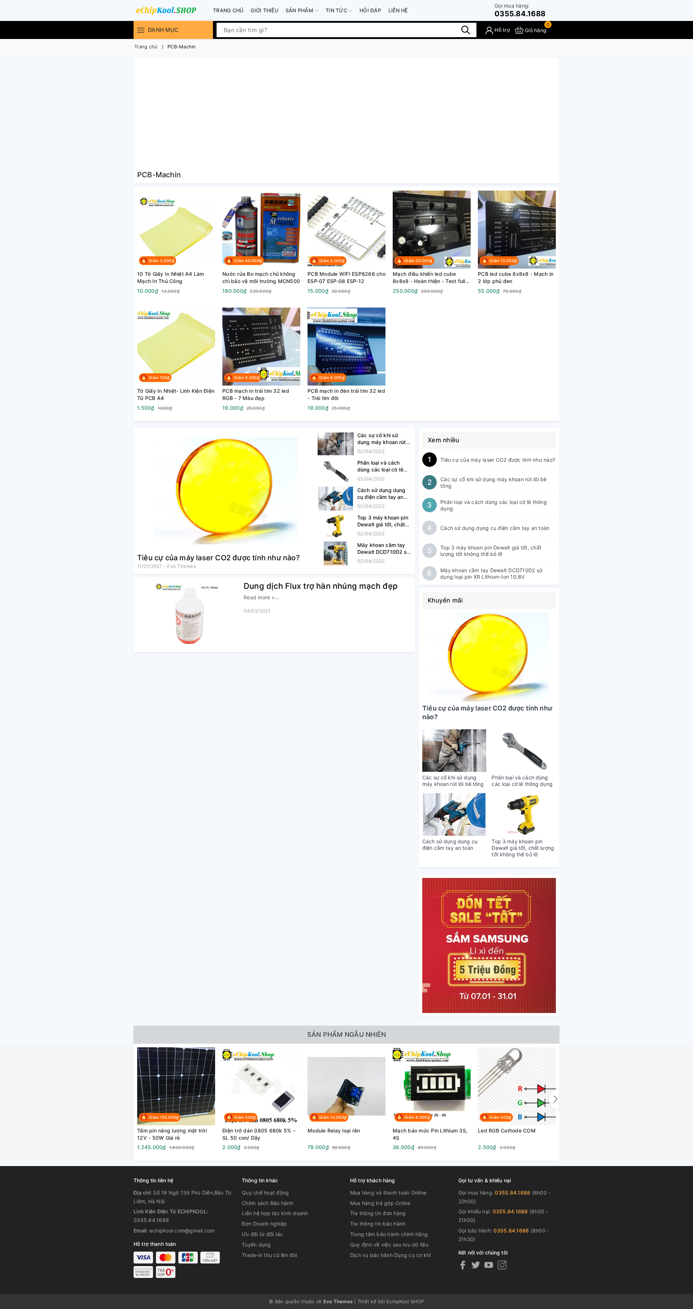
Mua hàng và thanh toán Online (388, 1193)
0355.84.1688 (519, 10)
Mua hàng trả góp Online (380, 1203)
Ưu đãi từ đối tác (262, 1234)
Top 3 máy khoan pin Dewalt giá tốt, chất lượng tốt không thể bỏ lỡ (490, 550)
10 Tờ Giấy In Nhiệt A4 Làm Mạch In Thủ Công (170, 277)
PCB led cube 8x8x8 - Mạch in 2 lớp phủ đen (515, 277)
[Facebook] (462, 1264)
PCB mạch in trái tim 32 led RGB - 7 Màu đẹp (255, 394)
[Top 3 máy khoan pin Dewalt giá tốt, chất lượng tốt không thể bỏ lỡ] (336, 526)
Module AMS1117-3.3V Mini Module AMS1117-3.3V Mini (597, 1134)
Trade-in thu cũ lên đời (269, 1255)
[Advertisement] (346, 115)
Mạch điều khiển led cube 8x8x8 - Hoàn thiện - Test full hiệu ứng (429, 277)
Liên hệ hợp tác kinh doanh (275, 1213)
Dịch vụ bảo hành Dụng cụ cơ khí (390, 1255)
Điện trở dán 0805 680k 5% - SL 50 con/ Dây (258, 1134)
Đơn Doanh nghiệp (264, 1224)
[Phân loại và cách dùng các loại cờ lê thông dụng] (336, 471)
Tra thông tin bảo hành (378, 1224)
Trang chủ (228, 10)
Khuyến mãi (445, 600)
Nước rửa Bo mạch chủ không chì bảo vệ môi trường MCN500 (261, 277)
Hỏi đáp (370, 10)
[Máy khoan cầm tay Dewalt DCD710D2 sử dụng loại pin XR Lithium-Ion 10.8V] (336, 553)
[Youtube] (488, 1264)
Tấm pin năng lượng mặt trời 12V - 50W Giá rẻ (172, 1134)
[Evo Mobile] (166, 10)
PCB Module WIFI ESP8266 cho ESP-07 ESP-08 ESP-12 (346, 277)
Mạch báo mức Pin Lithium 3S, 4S (430, 1134)
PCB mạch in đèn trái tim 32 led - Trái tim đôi (346, 394)
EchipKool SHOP (405, 1301)
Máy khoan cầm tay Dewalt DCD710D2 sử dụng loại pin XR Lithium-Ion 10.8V (491, 573)
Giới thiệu (264, 10)
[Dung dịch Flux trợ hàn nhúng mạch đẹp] (187, 615)
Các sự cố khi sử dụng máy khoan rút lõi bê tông (381, 442)
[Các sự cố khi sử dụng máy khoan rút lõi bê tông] (336, 444)
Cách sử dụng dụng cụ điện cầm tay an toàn (381, 497)
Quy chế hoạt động (265, 1193)
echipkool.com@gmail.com (182, 1230)
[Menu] (140, 30)
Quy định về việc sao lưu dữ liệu (389, 1244)
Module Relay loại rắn (334, 1130)
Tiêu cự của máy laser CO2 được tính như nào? (218, 557)
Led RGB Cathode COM (507, 1130)
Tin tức (337, 10)
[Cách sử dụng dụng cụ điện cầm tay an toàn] (336, 498)
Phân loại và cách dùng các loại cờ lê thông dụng (380, 469)
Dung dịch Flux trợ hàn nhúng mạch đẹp (321, 586)
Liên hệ (398, 10)
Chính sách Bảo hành (267, 1203)
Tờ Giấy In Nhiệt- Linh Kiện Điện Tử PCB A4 (175, 394)
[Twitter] (475, 1264)
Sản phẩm (300, 10)
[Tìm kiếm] (465, 30)
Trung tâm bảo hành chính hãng (389, 1234)
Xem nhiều (443, 440)
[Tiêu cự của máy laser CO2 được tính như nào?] (225, 491)
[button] (554, 1099)
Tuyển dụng (256, 1244)
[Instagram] (502, 1264)
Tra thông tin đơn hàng (378, 1213)
